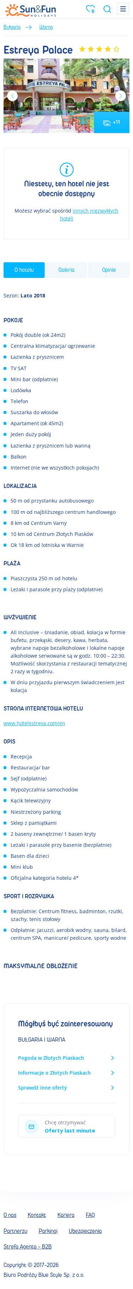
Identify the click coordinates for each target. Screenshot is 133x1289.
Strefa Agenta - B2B (28, 1246)
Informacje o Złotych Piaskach (54, 1072)
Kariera (65, 1215)
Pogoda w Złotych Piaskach (51, 1057)
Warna (46, 27)
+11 (116, 122)
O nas (10, 1215)
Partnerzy (15, 1231)
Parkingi (48, 1231)
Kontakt (37, 1215)
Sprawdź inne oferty (42, 1087)
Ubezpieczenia (85, 1231)
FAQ (90, 1215)
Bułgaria (12, 27)
